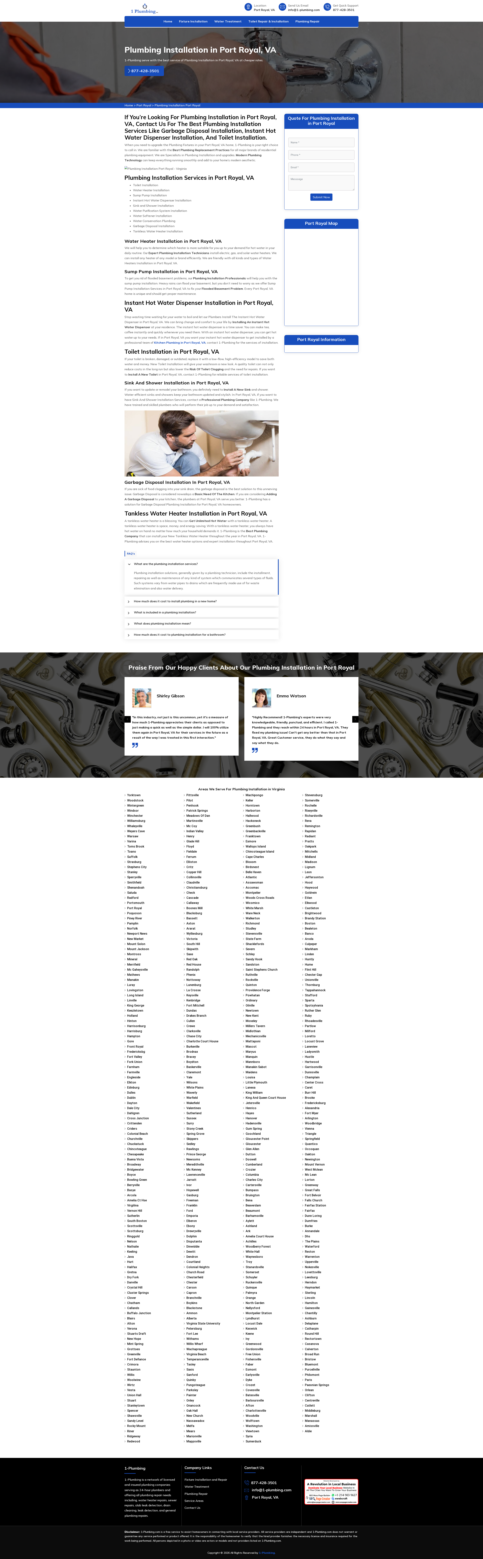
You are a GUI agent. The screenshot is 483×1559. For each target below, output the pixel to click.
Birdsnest (252, 867)
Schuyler (252, 1277)
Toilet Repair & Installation (268, 21)
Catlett (310, 1405)
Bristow (310, 1359)
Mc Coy (191, 826)
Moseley (251, 1021)
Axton (190, 923)
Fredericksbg (136, 1051)
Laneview (311, 1046)
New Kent (252, 1015)
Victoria (192, 939)
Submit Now (321, 197)
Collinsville (193, 877)
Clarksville (193, 1031)
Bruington (253, 1195)
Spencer (132, 1410)
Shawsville (134, 1416)
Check (190, 892)
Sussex (191, 1118)
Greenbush (253, 826)
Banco (309, 933)
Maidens (251, 1072)
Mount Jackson (138, 949)
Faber (249, 1364)
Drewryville (193, 1231)
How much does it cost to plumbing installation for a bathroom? (179, 634)
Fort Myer (311, 1113)
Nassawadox (195, 1421)
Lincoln (310, 1298)
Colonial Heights (198, 1267)
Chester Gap (313, 975)
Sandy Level (135, 1421)
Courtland (193, 1262)
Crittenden (134, 1123)
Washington (254, 1426)
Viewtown (252, 1431)
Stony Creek (194, 1128)
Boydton (192, 1062)
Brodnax (192, 1051)
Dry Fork (133, 1277)
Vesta (131, 1390)
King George (135, 1005)
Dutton (250, 1154)
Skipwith (192, 949)
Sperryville (134, 877)
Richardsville (313, 816)
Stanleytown (136, 1405)
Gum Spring (254, 1128)
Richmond (253, 923)
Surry (190, 1123)
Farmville (133, 1072)
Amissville (312, 1426)
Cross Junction (138, 1118)
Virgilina (132, 1205)
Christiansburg (196, 887)
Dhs (307, 1236)
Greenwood (253, 1344)
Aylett (250, 1221)
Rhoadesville (313, 1021)
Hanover (251, 1118)
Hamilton (311, 1303)
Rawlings (192, 1149)
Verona (132, 1328)
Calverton (311, 1349)
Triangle (310, 1134)
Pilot (189, 800)
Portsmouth (135, 903)
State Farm (253, 939)
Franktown (253, 836)
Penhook (192, 805)
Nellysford (253, 1308)
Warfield (192, 1098)
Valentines (193, 1108)
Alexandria (312, 1108)
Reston (310, 1251)
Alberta (191, 1318)
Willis (131, 1375)
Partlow (310, 1026)
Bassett (192, 918)
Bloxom (251, 862)
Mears (190, 1431)
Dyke (249, 1380)
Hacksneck (253, 821)
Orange (251, 1298)
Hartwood (312, 1062)
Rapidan (310, 831)
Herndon (311, 1282)
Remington (312, 826)
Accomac (252, 887)
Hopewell (192, 1190)
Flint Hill (310, 969)
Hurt (130, 1262)
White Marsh (254, 908)
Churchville (134, 1139)
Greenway (311, 1185)
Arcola (131, 1195)
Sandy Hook (254, 959)
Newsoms (193, 1159)
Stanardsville (255, 1267)
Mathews (133, 975)
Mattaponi (253, 1041)
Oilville (250, 1005)
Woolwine (134, 1380)
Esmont (251, 1369)
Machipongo (254, 795)
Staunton (133, 1369)
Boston (310, 923)
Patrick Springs (197, 810)
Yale (189, 1077)
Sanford (192, 1375)
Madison (311, 862)
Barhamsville (254, 1216)
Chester (191, 1282)
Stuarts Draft (136, 1333)
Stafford (311, 995)
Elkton (131, 1082)
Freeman (192, 1200)
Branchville (194, 1298)
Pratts (309, 841)
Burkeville (192, 1046)
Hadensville (253, 1123)
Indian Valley (195, 831)
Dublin (131, 1098)
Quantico (311, 1144)
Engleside (133, 1077)
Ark (248, 1231)
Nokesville (312, 1267)
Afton (250, 1405)
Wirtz (131, 1385)
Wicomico (253, 903)
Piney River (134, 918)
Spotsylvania (314, 1005)
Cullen (190, 1021)
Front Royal (135, 1046)
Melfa (190, 1426)
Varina (131, 841)
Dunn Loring (313, 1216)
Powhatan (253, 995)
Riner (130, 1431)
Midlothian (253, 1031)
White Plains (195, 1087)
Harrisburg (134, 1031)
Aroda (309, 939)
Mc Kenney (193, 1169)
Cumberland (254, 1164)
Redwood (133, 1441)
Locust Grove (314, 1041)
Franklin (191, 1205)
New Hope (134, 1339)
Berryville (133, 1185)
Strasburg (134, 862)
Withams (192, 1339)
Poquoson (134, 913)
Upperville (311, 1262)
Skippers (192, 1139)
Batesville (252, 1395)
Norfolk (132, 928)
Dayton (132, 1103)
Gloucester (253, 1144)
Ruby (308, 1015)
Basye (131, 1190)
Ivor (189, 1185)
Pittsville (192, 795)
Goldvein (311, 892)
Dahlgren (133, 1113)
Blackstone (194, 1308)
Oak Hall (192, 1410)
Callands (133, 1308)
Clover (131, 1298)
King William (254, 1092)
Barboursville (255, 1400)
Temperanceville (197, 1359)
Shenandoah (135, 887)
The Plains (312, 1241)
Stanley (132, 872)
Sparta (309, 1000)
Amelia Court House (260, 1236)
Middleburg (312, 1410)
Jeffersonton (314, 877)
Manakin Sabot (256, 1067)
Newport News (137, 933)
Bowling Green (137, 1180)
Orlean (309, 1390)
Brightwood (313, 913)
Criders (132, 1128)
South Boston (137, 1221)
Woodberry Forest (258, 1246)
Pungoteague (195, 1385)
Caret (309, 1087)
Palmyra (251, 1293)
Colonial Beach (137, 1134)
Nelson (132, 1241)
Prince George (196, 1154)
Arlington (311, 1118)
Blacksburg (194, 913)
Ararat (190, 928)
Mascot (251, 1046)
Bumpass (252, 1190)
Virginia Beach (196, 1354)
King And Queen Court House (266, 1098)
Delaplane (311, 1323)
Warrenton (312, 1257)
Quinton (251, 985)
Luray (131, 985)
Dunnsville (312, 1072)
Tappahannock (315, 990)
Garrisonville (313, 1067)
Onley (190, 1400)
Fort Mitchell (195, 1005)
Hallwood (252, 816)
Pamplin (132, 923)
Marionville (194, 1436)
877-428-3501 (344, 10)
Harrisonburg (136, 1026)
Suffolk (132, 857)
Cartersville (253, 1185)
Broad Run (312, 1354)
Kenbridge (193, 1000)
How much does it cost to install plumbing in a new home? (175, 601)
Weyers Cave (136, 831)
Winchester (135, 816)
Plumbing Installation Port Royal (177, 105)
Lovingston (135, 990)
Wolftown (252, 1421)
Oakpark (310, 846)
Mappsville (193, 1441)
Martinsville (194, 821)
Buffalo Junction (139, 1313)
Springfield (312, 1139)
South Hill (193, 944)
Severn (250, 949)
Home (168, 21)
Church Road (195, 1272)
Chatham (133, 1303)
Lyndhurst (253, 1318)
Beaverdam (253, 1205)
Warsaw (132, 836)
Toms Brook (135, 846)
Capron (191, 1293)
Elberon (191, 1221)
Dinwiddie (192, 1246)
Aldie (308, 1431)
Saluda (132, 892)
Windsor (133, 810)
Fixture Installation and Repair (206, 1479)
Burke (309, 1226)
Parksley (192, 1390)
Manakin (133, 980)
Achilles (251, 1241)
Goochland (253, 1134)
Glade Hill (192, 841)
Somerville (312, 800)
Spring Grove (195, 1134)
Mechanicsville (256, 1036)
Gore (130, 1041)
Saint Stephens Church (262, 969)
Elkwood (311, 903)
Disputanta (194, 1241)
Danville (132, 1282)
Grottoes (133, 1349)
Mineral (132, 959)
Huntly (309, 959)
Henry (190, 836)
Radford (132, 898)
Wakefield (193, 1103)
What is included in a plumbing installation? (165, 612)
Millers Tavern (255, 1026)
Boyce (131, 1174)
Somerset (252, 1272)
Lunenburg (193, 985)
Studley (251, 928)
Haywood (311, 887)
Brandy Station (315, 918)
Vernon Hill (134, 1210)
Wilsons (192, 1082)
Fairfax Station (315, 1205)
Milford (310, 1031)
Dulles (131, 1092)
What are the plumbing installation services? (166, 564)
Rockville (252, 980)
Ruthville (252, 975)
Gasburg (192, 1195)
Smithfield (134, 882)
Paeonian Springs (317, 1385)
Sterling (310, 1293)
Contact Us (192, 1508)
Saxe (189, 954)
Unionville (311, 980)
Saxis (190, 1369)
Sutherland (194, 1113)
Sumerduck (253, 1441)
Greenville (133, 1354)
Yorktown (134, 795)
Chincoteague (137, 1149)
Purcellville (312, 1369)
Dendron (192, 1257)
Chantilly (311, 1313)
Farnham (133, 1067)
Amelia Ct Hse (137, 1200)
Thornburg (312, 985)
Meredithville (195, 1164)
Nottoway (193, 980)
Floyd (190, 846)
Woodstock (135, 800)
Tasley (190, 1364)
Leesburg (311, 1277)
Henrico (251, 1108)
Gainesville (312, 1308)
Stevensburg (313, 795)
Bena (249, 1200)
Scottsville (134, 1226)
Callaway (192, 903)
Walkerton (253, 918)
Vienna (309, 1128)
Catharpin (312, 1328)
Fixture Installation (193, 21)
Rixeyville (311, 810)
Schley (250, 954)
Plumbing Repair (307, 21)
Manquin (252, 1057)
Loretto (310, 1036)
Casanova (312, 1344)
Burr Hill (310, 1092)
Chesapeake (135, 1154)
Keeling (132, 1251)
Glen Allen (252, 1149)
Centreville (312, 1400)
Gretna (132, 1272)
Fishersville (253, 1359)
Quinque (251, 1287)
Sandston (252, 964)
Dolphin (191, 1236)
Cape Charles (255, 857)
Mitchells (311, 851)
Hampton (133, 1036)
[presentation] (128, 719)
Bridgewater (135, 1169)
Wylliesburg (194, 933)
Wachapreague (196, 1349)
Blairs (131, 1318)
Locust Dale (254, 1323)
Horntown (253, 805)
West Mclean (314, 1169)
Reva (308, 821)
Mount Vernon (315, 1164)
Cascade (192, 898)
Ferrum (191, 857)
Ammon (191, 1313)
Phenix (190, 975)
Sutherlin (133, 1216)
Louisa (250, 1077)
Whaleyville (134, 826)
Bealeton (311, 928)
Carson (191, 1287)
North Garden (255, 1303)
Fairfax (310, 1210)
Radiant (310, 836)
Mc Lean (311, 1174)
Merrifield (133, 964)
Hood (308, 882)
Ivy (247, 1339)
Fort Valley (134, 1057)
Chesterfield (194, 1277)
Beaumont (253, 1210)
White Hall (253, 1251)
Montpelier (253, 892)
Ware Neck (253, 913)
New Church (194, 1416)
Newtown (252, 1010)
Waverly (191, 1092)
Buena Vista (135, 1159)
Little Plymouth (256, 1082)
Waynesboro (254, 1257)
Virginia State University (203, 1323)
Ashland (251, 1226)
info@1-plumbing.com (304, 10)
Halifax (132, 1267)
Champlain (312, 1077)
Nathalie (133, 1246)
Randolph (192, 969)
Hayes (250, 1113)
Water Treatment (228, 21)
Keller (249, 800)
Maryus (251, 1051)
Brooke (310, 1098)
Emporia (192, 1216)
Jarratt (191, 1180)
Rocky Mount (136, 1426)
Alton (131, 1323)
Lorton (310, 1180)
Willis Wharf (194, 1344)
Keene (250, 1333)
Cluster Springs (138, 1293)
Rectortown (313, 1339)
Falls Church (313, 1200)
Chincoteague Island (260, 851)
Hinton (132, 1021)
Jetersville (253, 1103)
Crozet (250, 1385)
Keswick (251, 1328)
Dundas (191, 1010)
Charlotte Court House (202, 1041)
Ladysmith (312, 1051)
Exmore (251, 841)
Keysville (192, 995)
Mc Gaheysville (137, 969)
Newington (312, 1159)
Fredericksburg (315, 1103)
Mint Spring (135, 1344)
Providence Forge (258, 990)
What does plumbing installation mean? (162, 623)
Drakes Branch (196, 1015)
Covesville (253, 1390)
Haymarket (312, 1287)
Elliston (191, 862)
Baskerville (193, 1067)
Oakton (310, 1154)
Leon (308, 872)
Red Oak (192, 959)
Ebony (190, 1226)
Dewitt (190, 1251)
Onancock (193, 1405)
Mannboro (253, 1062)
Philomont (312, 1375)
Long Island (135, 995)
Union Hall (134, 1395)
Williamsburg (136, 821)
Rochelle (311, 805)
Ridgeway (133, 1436)
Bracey (191, 1057)
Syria (249, 1436)
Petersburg (194, 1328)
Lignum (310, 867)
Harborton (253, 810)
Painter (191, 1395)
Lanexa (250, 1087)
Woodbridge (313, 1123)
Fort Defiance (136, 1359)
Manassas (312, 1421)
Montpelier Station (259, 1313)
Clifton (310, 1395)
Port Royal (143, 105)
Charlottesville (256, 1410)
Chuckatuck (135, 1144)
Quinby (191, 1380)
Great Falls (312, 1190)
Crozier (251, 1169)
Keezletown (135, 1010)
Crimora (132, 1364)
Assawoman (254, 882)
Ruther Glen (313, 1010)
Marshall (311, 1416)
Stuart (131, 1400)
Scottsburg (135, 1231)
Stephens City (137, 867)
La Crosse (193, 990)
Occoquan (312, 1149)
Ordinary (251, 1000)
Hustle (309, 1057)
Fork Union (134, 1062)
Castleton (312, 908)
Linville (132, 1000)
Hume (309, 964)
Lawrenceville (195, 1174)
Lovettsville (313, 1272)
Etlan (308, 898)
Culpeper (311, 944)
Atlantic (251, 877)
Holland (132, 1015)
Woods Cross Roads (260, 898)
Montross (134, 954)
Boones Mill (194, 908)
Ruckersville (254, 1282)
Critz (189, 867)
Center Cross (314, 1082)
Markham (311, 949)
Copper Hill (194, 872)
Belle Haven (253, 872)
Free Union (253, 1354)
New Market (135, 939)
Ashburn (311, 1318)
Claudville (193, 882)
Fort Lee (192, 1333)
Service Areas (194, 1501)
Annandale (312, 1231)
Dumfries (311, 1221)
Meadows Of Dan (198, 816)
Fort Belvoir (313, 1195)
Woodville (252, 1416)
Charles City (254, 1180)
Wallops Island (256, 846)
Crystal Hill (134, 1287)
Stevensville (254, 933)
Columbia (252, 1174)
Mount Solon (136, 944)
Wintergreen (135, 805)
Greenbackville (255, 831)
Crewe (190, 1026)
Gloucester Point (257, 1139)
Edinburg (133, 1087)
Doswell (251, 1159)
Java (130, 1257)
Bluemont (311, 1364)
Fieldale (191, 851)
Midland (310, 857)
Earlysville (252, 1375)
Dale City (133, 1108)
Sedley (190, 1144)
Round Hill (312, 1333)
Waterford (312, 1246)
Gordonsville (254, 1349)
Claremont (193, 1072)
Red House (193, 964)
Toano (131, 851)
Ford (189, 1210)
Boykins (191, 1303)
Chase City (194, 1036)
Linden (309, 954)
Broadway (134, 1164)
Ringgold (133, 1236)
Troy (249, 1262)
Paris (308, 1380)
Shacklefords (255, 944)
